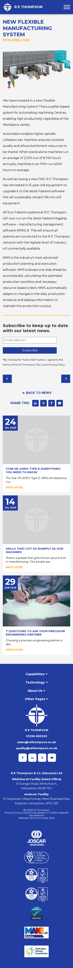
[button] (67, 7)
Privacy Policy (56, 364)
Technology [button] (35, 682)
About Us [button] (35, 691)
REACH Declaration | (35, 812)
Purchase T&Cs (46, 817)
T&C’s (39, 364)
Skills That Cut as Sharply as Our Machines (34, 550)
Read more (14, 487)
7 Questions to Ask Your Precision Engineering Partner (35, 632)
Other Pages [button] (35, 699)
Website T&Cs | (27, 817)
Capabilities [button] (35, 674)
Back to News (38, 393)
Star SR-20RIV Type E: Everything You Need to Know (33, 470)
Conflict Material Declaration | (48, 814)
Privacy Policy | (14, 812)
